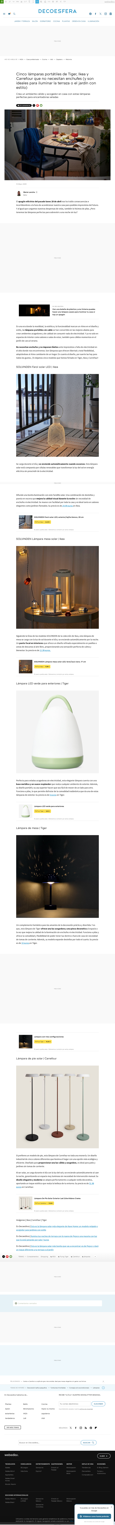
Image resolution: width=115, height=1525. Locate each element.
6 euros (53, 795)
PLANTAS (66, 21)
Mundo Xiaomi (10, 1484)
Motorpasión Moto (71, 1472)
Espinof (38, 1471)
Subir (102, 1456)
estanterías (9, 1413)
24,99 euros (67, 505)
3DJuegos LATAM (24, 1500)
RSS (86, 1427)
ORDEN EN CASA (79, 21)
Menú (4, 14)
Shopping (44, 1256)
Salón (7, 1409)
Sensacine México (39, 1500)
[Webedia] (11, 1455)
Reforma (69, 59)
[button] (30, 192)
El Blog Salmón (102, 1467)
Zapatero (59, 59)
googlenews (110, 14)
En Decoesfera (57, 306)
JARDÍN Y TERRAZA (22, 21)
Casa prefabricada (32, 59)
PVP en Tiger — (42, 811)
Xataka (7, 1467)
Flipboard (37, 105)
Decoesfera (86, 1471)
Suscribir (98, 1404)
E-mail (41, 105)
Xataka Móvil (10, 1471)
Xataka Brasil (9, 1502)
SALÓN (35, 21)
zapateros (45, 1413)
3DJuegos (24, 1467)
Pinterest (90, 14)
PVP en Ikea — (42, 522)
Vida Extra (24, 1471)
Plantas (8, 1404)
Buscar (14, 14)
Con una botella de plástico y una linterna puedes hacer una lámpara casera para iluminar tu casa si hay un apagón (73, 312)
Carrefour (76, 1256)
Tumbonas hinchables (58, 1388)
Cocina (44, 59)
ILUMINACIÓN (93, 21)
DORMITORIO (45, 21)
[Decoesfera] (57, 10)
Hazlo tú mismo (48, 1409)
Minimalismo (28, 1409)
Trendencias (86, 1467)
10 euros (25, 943)
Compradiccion (87, 1475)
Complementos (33, 1256)
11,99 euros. (45, 650)
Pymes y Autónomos (101, 1472)
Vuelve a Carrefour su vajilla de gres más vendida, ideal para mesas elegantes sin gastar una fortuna (54, 1381)
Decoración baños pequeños (37, 1388)
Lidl (24, 1418)
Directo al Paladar (54, 1469)
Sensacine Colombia (39, 1506)
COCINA (56, 21)
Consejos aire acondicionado (79, 1388)
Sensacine (39, 1467)
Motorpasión (71, 1467)
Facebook (95, 14)
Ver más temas (13, 1427)
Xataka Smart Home (10, 1479)
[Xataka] (2, 2)
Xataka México (10, 1499)
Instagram (105, 14)
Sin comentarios (25, 105)
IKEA (21, 59)
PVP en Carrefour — (44, 1203)
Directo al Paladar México (56, 1500)
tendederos (10, 1418)
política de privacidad (86, 1409)
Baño (25, 1404)
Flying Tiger (64, 1256)
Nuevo (9, 14)
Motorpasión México (71, 1500)
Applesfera (9, 1475)
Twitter (100, 14)
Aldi (51, 59)
